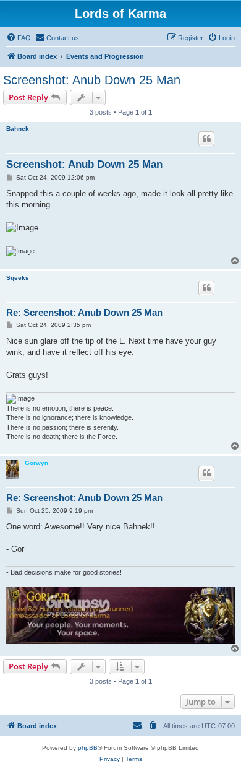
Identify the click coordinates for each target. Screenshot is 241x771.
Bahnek (17, 128)
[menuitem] (18, 37)
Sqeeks (17, 277)
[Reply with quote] (206, 138)
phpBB (88, 747)
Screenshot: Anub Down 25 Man (91, 80)
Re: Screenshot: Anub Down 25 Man (84, 312)
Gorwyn (36, 463)
